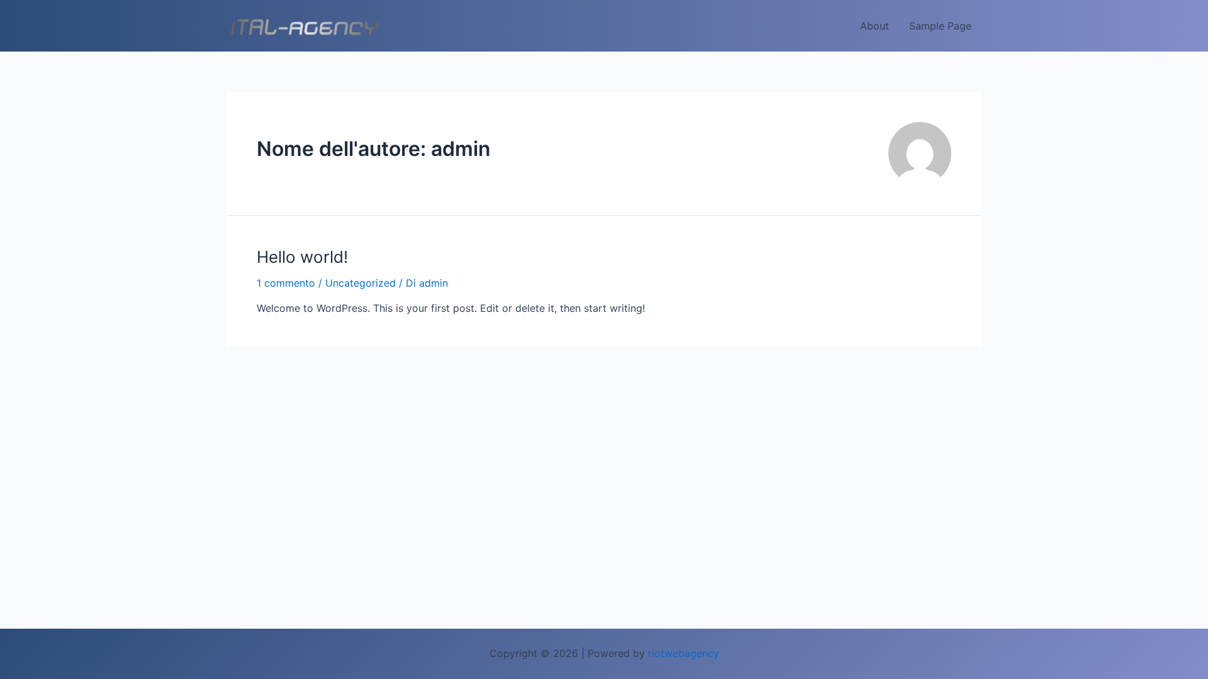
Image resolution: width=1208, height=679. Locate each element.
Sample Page (940, 25)
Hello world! (302, 257)
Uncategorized (360, 283)
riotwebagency (683, 653)
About (874, 25)
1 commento (286, 283)
